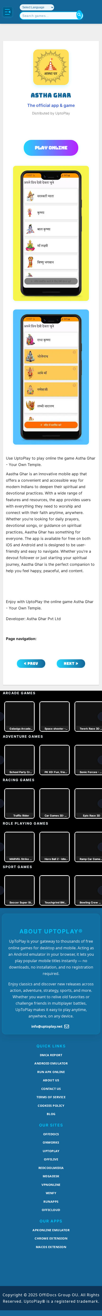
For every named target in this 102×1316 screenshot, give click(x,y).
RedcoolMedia (51, 1168)
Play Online (51, 148)
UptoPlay (51, 1151)
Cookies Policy (51, 1105)
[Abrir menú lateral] (7, 12)
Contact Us (51, 1089)
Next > (71, 663)
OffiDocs (51, 1134)
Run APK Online (51, 1072)
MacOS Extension (51, 1247)
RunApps (51, 1201)
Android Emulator (51, 1063)
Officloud (51, 1210)
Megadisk (51, 1176)
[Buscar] (79, 14)
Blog (51, 1114)
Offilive (51, 1159)
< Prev (31, 663)
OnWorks (51, 1142)
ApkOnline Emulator (51, 1230)
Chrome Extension (51, 1238)
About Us (51, 1080)
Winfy (51, 1193)
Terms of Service (51, 1097)
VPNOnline (51, 1185)
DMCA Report (51, 1055)
